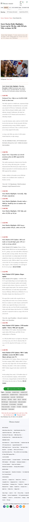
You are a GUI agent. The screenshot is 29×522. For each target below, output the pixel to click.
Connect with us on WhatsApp (15, 389)
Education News (5, 486)
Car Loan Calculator (6, 464)
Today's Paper (5, 492)
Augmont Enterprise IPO (17, 444)
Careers (3, 500)
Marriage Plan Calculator (19, 466)
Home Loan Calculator (16, 464)
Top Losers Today (15, 447)
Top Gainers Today (24, 447)
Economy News (24, 486)
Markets (6, 7)
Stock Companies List (6, 472)
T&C (15, 492)
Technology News (13, 484)
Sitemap (23, 497)
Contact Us (10, 497)
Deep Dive (4, 449)
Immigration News (14, 482)
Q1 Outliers (10, 449)
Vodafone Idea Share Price (17, 437)
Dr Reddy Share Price (6, 437)
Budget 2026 (17, 489)
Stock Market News (16, 7)
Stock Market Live (5, 442)
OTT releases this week (12, 12)
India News (4, 489)
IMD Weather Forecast (6, 447)
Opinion (11, 486)
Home (2, 7)
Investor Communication (12, 495)
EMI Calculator (5, 462)
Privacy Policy (20, 492)
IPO (10, 7)
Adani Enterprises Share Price (19, 430)
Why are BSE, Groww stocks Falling (20, 452)
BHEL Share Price (17, 434)
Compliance (4, 497)
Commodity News (5, 482)
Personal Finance (5, 484)
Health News (17, 486)
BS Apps (8, 500)
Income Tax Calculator (6, 459)
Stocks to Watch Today (15, 442)
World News (20, 484)
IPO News (24, 479)
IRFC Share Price (16, 432)
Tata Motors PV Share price (7, 434)
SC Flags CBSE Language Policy (8, 454)
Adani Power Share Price (7, 432)
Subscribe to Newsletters (16, 472)
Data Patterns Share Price (7, 452)
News (11, 18)
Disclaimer (4, 495)
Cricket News (21, 482)
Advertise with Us (17, 497)
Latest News (4, 479)
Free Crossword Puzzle (6, 474)
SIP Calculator (12, 462)
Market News (18, 479)
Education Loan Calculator (7, 466)
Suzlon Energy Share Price (7, 430)
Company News (11, 479)
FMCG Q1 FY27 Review (18, 449)
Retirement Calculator (21, 462)
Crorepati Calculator (16, 459)
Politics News (10, 489)
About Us (11, 492)
